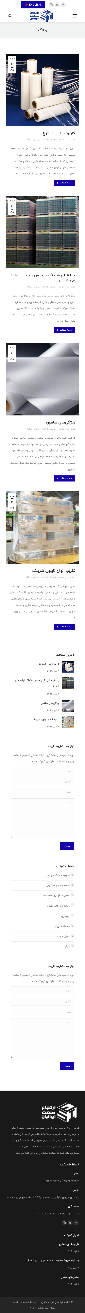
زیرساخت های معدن (58, 906)
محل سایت (63, 936)
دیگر (67, 947)
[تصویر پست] (68, 667)
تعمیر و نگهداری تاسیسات (56, 896)
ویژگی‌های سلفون (60, 422)
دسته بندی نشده (67, 139)
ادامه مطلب (66, 183)
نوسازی (65, 916)
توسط (49, 139)
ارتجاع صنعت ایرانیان (36, 1302)
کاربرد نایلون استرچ (58, 133)
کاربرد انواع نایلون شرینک (53, 571)
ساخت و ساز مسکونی (58, 885)
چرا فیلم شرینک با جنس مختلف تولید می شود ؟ (42, 278)
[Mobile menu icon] (74, 16)
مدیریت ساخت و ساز (58, 875)
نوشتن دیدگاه (32, 139)
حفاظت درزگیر (62, 926)
